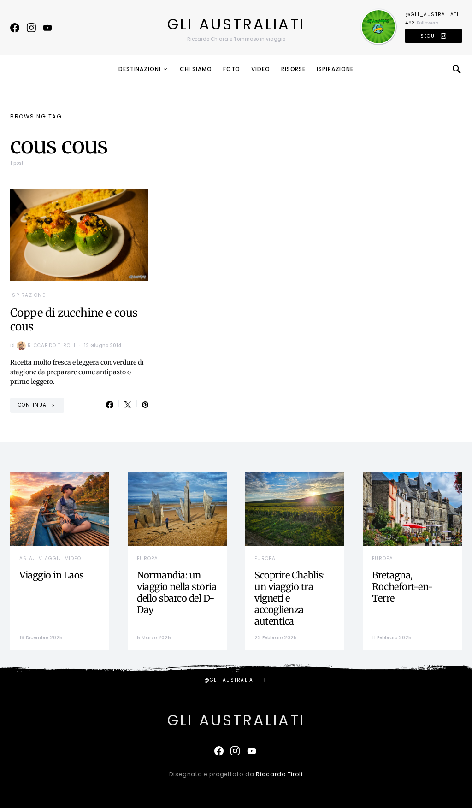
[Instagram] (31, 27)
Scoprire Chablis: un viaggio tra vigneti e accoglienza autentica (289, 598)
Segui (428, 36)
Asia (26, 558)
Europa (148, 558)
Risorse (293, 69)
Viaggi (49, 558)
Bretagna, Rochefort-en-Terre (402, 586)
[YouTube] (47, 27)
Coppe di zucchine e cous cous (74, 320)
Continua (32, 404)
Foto (232, 69)
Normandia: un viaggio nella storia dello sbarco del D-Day (176, 592)
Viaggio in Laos (51, 575)
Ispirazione (335, 69)
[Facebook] (14, 27)
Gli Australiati (236, 24)
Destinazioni (139, 69)
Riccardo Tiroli (52, 345)
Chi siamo (196, 69)
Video (260, 69)
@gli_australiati (432, 14)
